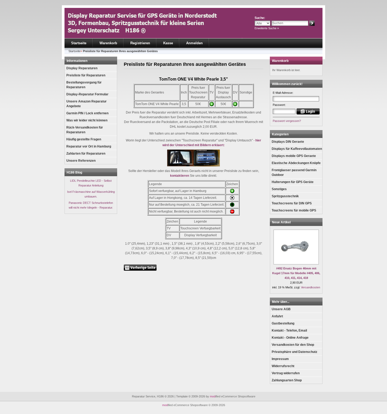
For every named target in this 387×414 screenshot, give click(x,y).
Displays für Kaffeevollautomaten (297, 149)
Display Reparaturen (81, 68)
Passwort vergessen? (287, 120)
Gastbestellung (283, 323)
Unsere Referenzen (81, 160)
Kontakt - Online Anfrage (290, 337)
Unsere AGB (281, 309)
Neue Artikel (281, 222)
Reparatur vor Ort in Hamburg (88, 146)
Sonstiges (279, 189)
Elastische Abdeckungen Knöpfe (296, 163)
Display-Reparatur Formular (87, 94)
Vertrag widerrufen (286, 373)
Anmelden (194, 43)
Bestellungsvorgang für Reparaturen (84, 85)
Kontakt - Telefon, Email (289, 330)
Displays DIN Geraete (288, 142)
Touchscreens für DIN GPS (292, 203)
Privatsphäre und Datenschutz (294, 352)
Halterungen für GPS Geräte (293, 182)
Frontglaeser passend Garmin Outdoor (294, 172)
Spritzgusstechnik (285, 196)
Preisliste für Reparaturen (85, 75)
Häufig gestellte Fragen (83, 139)
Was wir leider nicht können (86, 120)
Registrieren (140, 43)
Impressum (280, 359)
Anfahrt (277, 316)
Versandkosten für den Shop (293, 345)
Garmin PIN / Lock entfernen (87, 113)
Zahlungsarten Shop (287, 380)
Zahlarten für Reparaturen (85, 153)
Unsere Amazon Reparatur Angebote (86, 104)
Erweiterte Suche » (267, 28)
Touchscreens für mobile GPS (294, 210)
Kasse (168, 43)
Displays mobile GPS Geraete (294, 156)
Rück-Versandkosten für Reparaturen (84, 130)
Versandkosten (310, 287)
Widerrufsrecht (283, 366)
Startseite (78, 43)
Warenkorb (108, 43)
